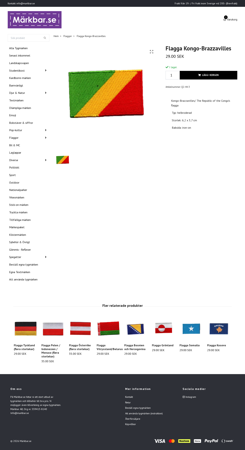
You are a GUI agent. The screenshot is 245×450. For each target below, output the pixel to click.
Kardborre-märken (20, 78)
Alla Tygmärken (18, 49)
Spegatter (15, 258)
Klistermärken (17, 235)
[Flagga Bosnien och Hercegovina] (136, 329)
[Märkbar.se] (36, 20)
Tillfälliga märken (20, 220)
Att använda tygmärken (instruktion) (144, 414)
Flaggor (13, 138)
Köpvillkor (130, 425)
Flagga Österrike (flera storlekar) (80, 347)
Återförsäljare (132, 419)
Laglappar (15, 153)
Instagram (190, 397)
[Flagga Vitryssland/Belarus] (108, 329)
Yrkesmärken (16, 198)
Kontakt (129, 397)
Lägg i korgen (210, 75)
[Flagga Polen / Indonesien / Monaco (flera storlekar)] (53, 329)
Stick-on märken (18, 205)
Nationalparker (18, 190)
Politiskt (14, 168)
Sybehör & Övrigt (19, 243)
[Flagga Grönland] (163, 329)
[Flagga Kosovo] (219, 329)
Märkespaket (17, 228)
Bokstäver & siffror (21, 123)
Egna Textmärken (19, 273)
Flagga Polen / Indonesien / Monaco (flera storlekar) (50, 351)
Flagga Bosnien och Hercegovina (134, 347)
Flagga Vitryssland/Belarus (110, 347)
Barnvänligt (16, 86)
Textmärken (16, 101)
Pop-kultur (15, 131)
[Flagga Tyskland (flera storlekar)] (25, 329)
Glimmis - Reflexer (20, 250)
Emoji (12, 116)
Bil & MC (14, 146)
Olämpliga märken (20, 108)
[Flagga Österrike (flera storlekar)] (81, 329)
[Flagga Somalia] (191, 329)
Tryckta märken (18, 213)
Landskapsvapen (19, 63)
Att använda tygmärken (23, 280)
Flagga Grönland (162, 346)
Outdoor (14, 183)
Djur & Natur (17, 93)
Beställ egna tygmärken (23, 265)
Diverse (13, 161)
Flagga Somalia (190, 346)
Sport (12, 175)
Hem (56, 36)
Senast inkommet (19, 56)
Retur (128, 403)
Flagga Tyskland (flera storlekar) (24, 347)
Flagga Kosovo (216, 346)
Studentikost (17, 71)
